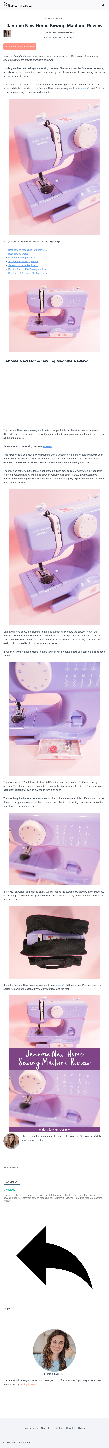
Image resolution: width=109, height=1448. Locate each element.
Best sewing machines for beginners (27, 250)
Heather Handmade (54, 37)
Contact (59, 1428)
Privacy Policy (30, 1428)
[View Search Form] (103, 5)
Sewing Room (58, 18)
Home (47, 18)
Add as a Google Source (20, 46)
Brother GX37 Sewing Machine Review (28, 273)
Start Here (46, 1428)
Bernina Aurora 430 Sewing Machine (27, 269)
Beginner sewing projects (21, 257)
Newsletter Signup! (76, 1428)
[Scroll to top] (102, 1444)
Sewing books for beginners (23, 265)
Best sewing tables (18, 253)
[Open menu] (96, 4)
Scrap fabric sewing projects (23, 261)
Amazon (83, 88)
